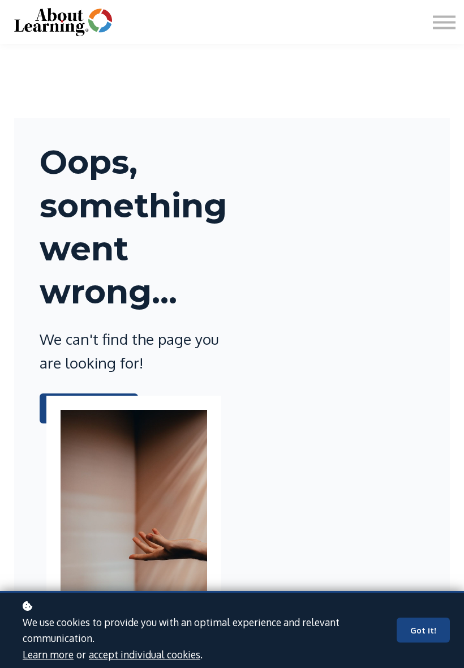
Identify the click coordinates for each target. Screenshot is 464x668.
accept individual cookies (144, 654)
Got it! (423, 630)
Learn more (48, 654)
